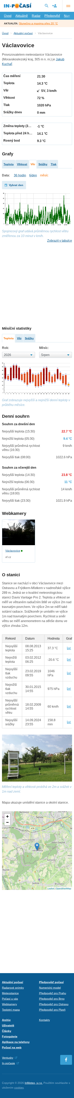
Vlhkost (22, 164)
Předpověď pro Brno (52, 998)
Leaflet (51, 888)
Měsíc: (44, 347)
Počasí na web (12, 1047)
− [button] (7, 822)
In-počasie (8, 1063)
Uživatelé (8, 1025)
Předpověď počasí (51, 982)
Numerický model (50, 987)
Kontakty (44, 1019)
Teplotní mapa (11, 1009)
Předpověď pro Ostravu (53, 1004)
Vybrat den (16, 185)
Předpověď (52, 16)
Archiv (6, 1019)
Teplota (9, 164)
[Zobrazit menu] (68, 6)
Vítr (33, 164)
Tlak (53, 164)
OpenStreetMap (63, 888)
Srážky (42, 164)
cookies (19, 1087)
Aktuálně (21, 16)
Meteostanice (10, 993)
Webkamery (9, 1004)
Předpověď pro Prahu (52, 993)
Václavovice (12, 550)
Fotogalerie (9, 1036)
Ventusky (7, 1057)
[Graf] (69, 648)
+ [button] (7, 816)
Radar (36, 16)
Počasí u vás (10, 998)
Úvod (7, 16)
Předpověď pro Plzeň (52, 1009)
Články (6, 1031)
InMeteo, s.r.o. (34, 1082)
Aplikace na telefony (16, 1042)
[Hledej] (47, 6)
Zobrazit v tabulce (59, 240)
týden (33, 175)
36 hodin (20, 175)
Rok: (5, 347)
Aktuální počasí (23, 33)
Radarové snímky (13, 987)
